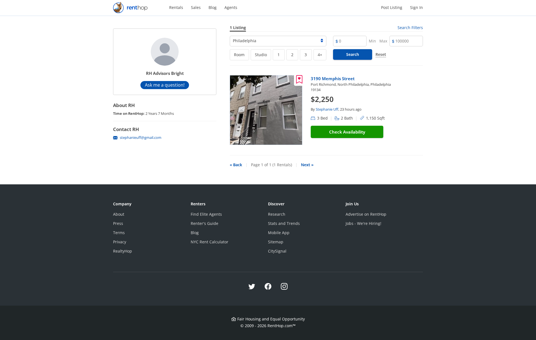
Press (118, 223)
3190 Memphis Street (333, 78)
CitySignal (277, 251)
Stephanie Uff (327, 109)
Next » (307, 164)
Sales (196, 7)
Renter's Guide (204, 223)
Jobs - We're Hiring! (363, 223)
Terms (119, 232)
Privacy (119, 241)
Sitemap (275, 241)
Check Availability (347, 132)
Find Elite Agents (206, 214)
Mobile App (278, 232)
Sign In (416, 7)
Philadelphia (244, 40)
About (118, 214)
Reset (380, 54)
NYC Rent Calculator (209, 241)
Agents (230, 7)
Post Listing (391, 7)
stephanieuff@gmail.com (140, 137)
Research (276, 214)
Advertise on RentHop (366, 214)
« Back (236, 164)
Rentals (176, 7)
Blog (213, 7)
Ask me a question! (165, 85)
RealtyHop (122, 251)
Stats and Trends (284, 223)
